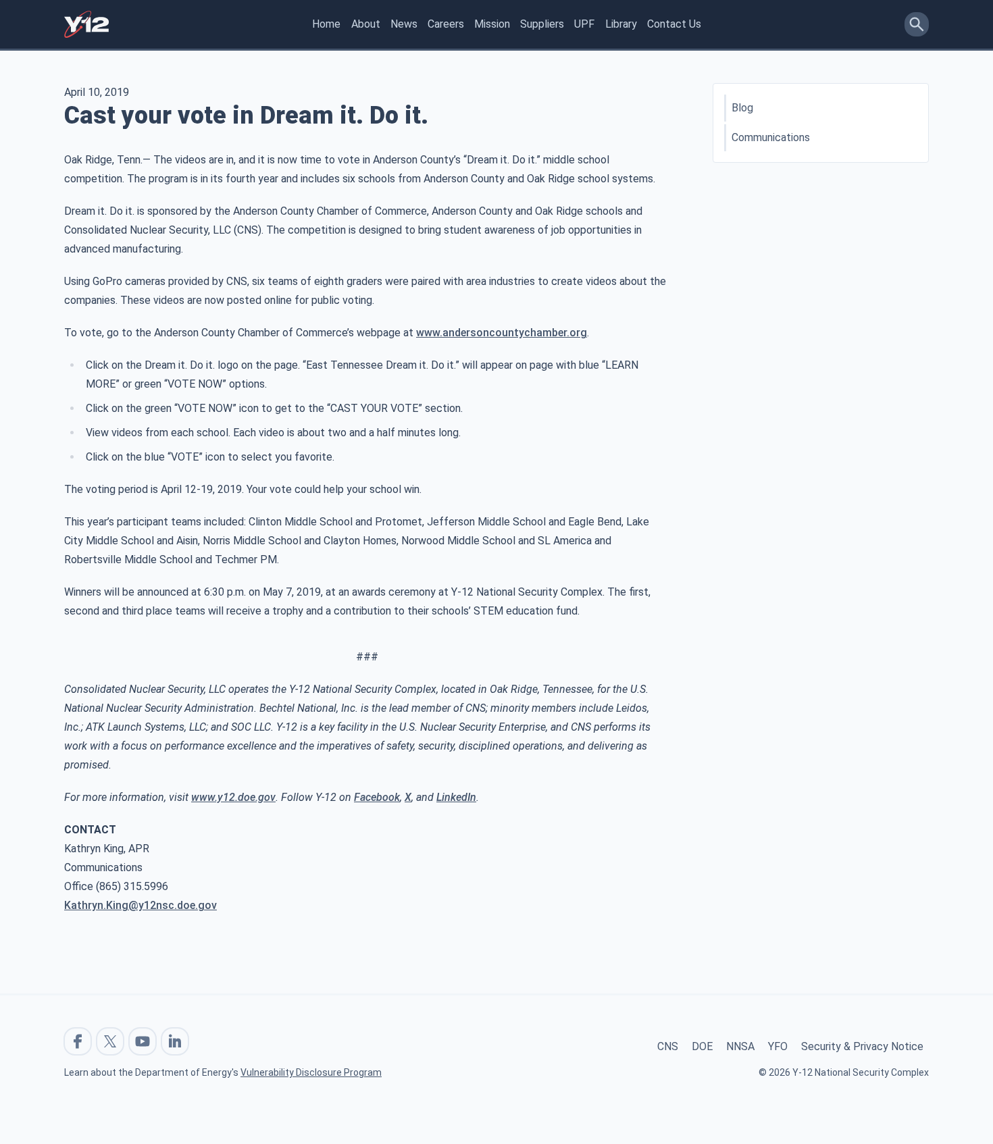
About (365, 24)
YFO (778, 1046)
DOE (702, 1046)
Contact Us (674, 24)
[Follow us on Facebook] (77, 1041)
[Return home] (86, 24)
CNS (667, 1046)
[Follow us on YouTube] (142, 1041)
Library (621, 24)
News (403, 24)
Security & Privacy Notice (862, 1046)
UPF (584, 24)
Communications (771, 137)
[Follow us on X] (110, 1041)
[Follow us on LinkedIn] (174, 1041)
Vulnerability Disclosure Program (311, 1072)
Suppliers (542, 24)
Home (326, 24)
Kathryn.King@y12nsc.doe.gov (140, 905)
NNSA (740, 1046)
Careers (446, 24)
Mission (492, 24)
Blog (742, 107)
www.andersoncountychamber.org (501, 332)
